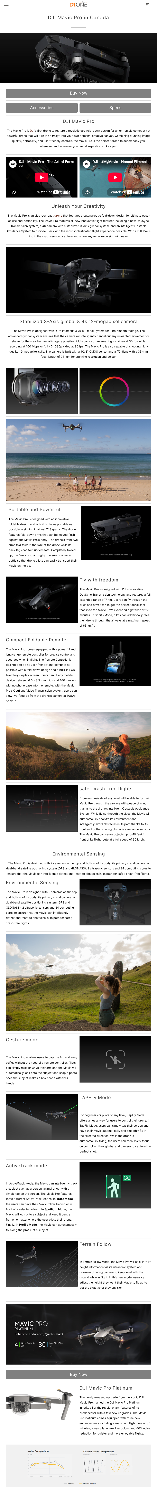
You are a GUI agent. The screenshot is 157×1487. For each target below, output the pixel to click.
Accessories (41, 107)
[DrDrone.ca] (78, 4)
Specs (115, 107)
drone (58, 215)
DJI (32, 130)
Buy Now (78, 93)
